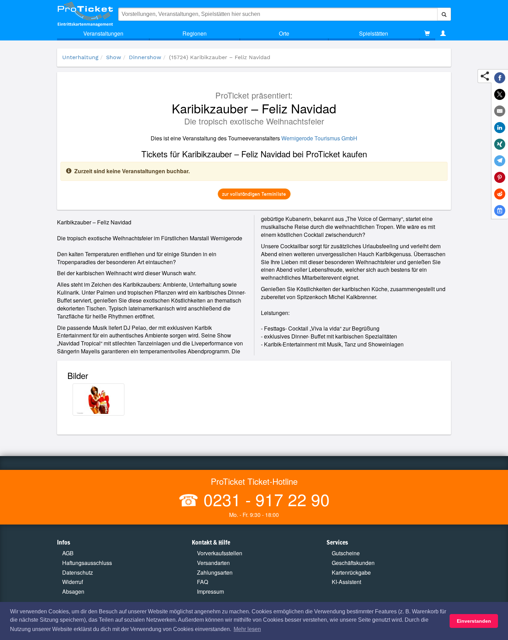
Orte (284, 33)
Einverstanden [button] (474, 621)
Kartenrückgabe (351, 572)
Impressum (210, 591)
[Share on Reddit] (499, 194)
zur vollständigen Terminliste (254, 194)
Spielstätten (373, 33)
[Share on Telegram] (499, 160)
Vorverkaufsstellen (219, 553)
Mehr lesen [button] (247, 629)
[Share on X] (499, 94)
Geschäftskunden (353, 563)
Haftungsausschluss (87, 563)
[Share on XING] (499, 144)
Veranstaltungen (103, 33)
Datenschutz (77, 572)
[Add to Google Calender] (499, 210)
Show (113, 57)
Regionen (194, 33)
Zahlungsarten (215, 572)
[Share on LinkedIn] (499, 127)
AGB (68, 553)
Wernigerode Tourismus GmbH (319, 138)
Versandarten (213, 563)
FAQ (202, 582)
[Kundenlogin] (443, 33)
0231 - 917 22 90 (264, 499)
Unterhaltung (80, 57)
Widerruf (72, 582)
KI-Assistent (346, 582)
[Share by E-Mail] (499, 111)
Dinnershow (145, 57)
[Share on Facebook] (499, 77)
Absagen (73, 591)
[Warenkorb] (427, 33)
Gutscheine (346, 553)
